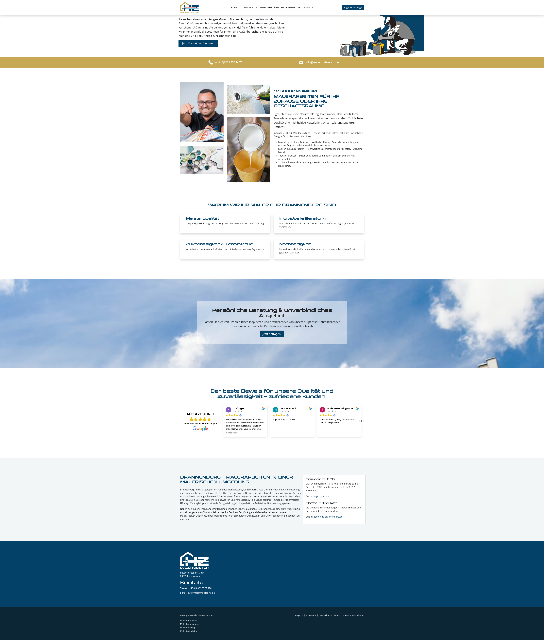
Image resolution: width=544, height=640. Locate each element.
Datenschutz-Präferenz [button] (353, 615)
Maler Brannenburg (189, 624)
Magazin (299, 615)
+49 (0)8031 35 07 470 (200, 588)
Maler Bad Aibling (188, 631)
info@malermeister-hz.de (322, 62)
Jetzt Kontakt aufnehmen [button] (198, 43)
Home (234, 7)
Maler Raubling (187, 627)
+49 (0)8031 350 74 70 (228, 62)
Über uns (279, 7)
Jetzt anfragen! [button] (272, 334)
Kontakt (308, 7)
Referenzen (266, 7)
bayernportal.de (322, 496)
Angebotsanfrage (353, 7)
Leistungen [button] (249, 7)
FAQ (299, 7)
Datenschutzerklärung (329, 615)
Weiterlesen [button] (231, 433)
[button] (361, 421)
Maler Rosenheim (188, 620)
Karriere (290, 7)
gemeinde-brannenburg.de (328, 516)
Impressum (311, 615)
